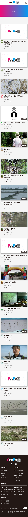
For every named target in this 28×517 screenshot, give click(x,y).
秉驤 (5, 284)
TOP (25, 508)
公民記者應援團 (18, 475)
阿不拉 (5, 151)
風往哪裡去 (7, 362)
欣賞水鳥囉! (7, 149)
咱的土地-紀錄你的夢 (6, 492)
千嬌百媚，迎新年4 (10, 229)
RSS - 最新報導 (5, 501)
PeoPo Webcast (18, 473)
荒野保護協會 (7, 44)
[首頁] (14, 3)
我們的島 (6, 337)
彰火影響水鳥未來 (9, 443)
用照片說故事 (4, 494)
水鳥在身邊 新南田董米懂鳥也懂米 (14, 123)
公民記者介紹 (17, 478)
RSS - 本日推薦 (5, 503)
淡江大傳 (6, 98)
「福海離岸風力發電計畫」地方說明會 (15, 255)
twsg (5, 418)
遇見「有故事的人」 (19, 494)
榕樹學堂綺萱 (7, 177)
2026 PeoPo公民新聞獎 (7, 489)
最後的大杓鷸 (8, 417)
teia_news (6, 392)
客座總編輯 (17, 480)
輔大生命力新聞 (7, 124)
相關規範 (3, 473)
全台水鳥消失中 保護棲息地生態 (13, 96)
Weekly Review (5, 478)
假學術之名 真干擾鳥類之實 (12, 202)
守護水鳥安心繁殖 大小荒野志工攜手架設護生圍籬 (15, 42)
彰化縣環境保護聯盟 (8, 204)
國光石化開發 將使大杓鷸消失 (13, 309)
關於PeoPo (4, 470)
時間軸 (2, 475)
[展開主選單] (2, 2)
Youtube (16, 464)
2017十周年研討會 (19, 489)
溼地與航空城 (8, 335)
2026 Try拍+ (4, 487)
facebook (11, 464)
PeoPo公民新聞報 (18, 470)
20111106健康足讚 (10, 282)
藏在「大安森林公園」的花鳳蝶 (13, 176)
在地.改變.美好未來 (19, 492)
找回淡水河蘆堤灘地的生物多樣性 (14, 69)
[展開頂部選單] (25, 2)
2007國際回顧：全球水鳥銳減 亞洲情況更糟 (15, 389)
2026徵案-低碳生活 (19, 487)
